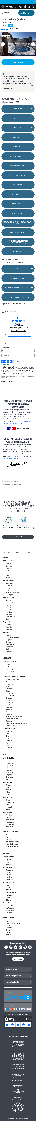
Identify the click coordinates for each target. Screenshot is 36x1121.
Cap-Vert (9, 895)
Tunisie (8, 864)
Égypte (8, 860)
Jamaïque (9, 707)
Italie (7, 573)
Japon (8, 805)
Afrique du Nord (8, 857)
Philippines (10, 772)
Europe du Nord (8, 598)
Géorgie (8, 817)
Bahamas (9, 684)
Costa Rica (9, 689)
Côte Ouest (11, 671)
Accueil (4, 481)
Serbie (8, 649)
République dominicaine (14, 716)
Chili (7, 738)
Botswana (9, 870)
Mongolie (9, 807)
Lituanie (9, 629)
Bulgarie (9, 640)
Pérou (8, 745)
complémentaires (12, 261)
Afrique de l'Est (8, 882)
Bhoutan (9, 785)
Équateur (9, 743)
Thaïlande (9, 777)
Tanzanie (9, 890)
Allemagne (9, 583)
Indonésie (9, 765)
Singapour (9, 775)
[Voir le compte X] (11, 947)
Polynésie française (12, 846)
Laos (7, 768)
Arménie (9, 815)
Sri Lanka (9, 794)
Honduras (9, 705)
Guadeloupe (10, 700)
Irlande (8, 607)
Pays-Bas (9, 614)
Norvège (9, 612)
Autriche (9, 586)
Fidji (7, 837)
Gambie (8, 898)
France (8, 568)
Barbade (9, 686)
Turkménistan (10, 827)
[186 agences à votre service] (25, 6)
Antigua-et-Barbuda (12, 680)
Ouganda (9, 887)
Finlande (15, 481)
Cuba (8, 691)
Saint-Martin (10, 721)
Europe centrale (8, 580)
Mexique (9, 674)
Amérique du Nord (9, 662)
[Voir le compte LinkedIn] (30, 947)
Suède (8, 619)
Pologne (9, 590)
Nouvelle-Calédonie (12, 842)
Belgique (9, 600)
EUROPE (6, 557)
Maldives (9, 790)
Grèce (8, 571)
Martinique (9, 709)
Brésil (8, 736)
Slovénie (9, 651)
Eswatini (9, 872)
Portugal (9, 577)
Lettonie (9, 627)
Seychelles (9, 913)
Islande (8, 610)
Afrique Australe (9, 867)
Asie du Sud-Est (8, 758)
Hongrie (8, 588)
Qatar (8, 932)
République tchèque (12, 592)
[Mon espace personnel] (29, 6)
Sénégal (9, 900)
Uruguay (9, 747)
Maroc (8, 862)
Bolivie (8, 734)
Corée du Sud (10, 802)
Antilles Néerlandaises (13, 682)
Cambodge (9, 763)
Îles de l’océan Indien (10, 903)
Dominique (9, 693)
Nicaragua (9, 712)
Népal (8, 792)
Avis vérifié (6, 364)
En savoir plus (18, 537)
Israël (8, 925)
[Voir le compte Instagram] (25, 947)
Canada (8, 665)
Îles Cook (9, 839)
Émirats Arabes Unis (13, 923)
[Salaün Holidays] (11, 6)
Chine (8, 800)
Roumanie (9, 647)
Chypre (8, 564)
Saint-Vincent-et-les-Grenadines (16, 723)
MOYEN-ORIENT (9, 918)
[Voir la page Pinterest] (15, 947)
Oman (8, 930)
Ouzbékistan (10, 824)
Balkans (6, 632)
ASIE (5, 754)
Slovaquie (9, 595)
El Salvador (10, 696)
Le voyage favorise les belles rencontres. (18, 506)
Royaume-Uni (10, 617)
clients (8, 312)
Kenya (8, 885)
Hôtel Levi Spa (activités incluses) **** (13, 21)
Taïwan (8, 809)
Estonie (8, 625)
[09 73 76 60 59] (33, 6)
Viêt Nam (9, 779)
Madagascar (10, 910)
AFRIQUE (6, 853)
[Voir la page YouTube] (20, 947)
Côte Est (10, 669)
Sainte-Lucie (10, 726)
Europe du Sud (8, 561)
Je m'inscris (18, 959)
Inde (7, 787)
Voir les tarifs (18, 62)
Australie (9, 835)
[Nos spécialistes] (20, 6)
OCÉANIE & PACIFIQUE (11, 832)
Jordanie (9, 928)
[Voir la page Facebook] (6, 947)
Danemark (9, 603)
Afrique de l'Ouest (9, 892)
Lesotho (9, 875)
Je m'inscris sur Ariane (10, 458)
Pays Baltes (7, 622)
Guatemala (10, 703)
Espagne (9, 566)
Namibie (9, 877)
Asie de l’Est (7, 797)
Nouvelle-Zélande (12, 844)
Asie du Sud (7, 782)
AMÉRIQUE (7, 658)
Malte (8, 575)
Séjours (9, 481)
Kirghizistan (10, 822)
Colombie (9, 741)
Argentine (9, 731)
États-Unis (9, 667)
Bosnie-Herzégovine (12, 637)
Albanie (8, 635)
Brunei (8, 761)
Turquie (8, 935)
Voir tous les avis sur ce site (18, 331)
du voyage (15, 99)
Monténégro (10, 644)
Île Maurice (9, 906)
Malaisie (9, 770)
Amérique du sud (9, 728)
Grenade (9, 698)
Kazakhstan (10, 820)
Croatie (8, 642)
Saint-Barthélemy (12, 719)
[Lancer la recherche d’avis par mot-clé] (33, 355)
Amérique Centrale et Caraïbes (14, 677)
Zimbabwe (9, 879)
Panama (9, 714)
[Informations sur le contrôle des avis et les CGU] (27, 328)
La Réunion (10, 908)
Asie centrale (7, 812)
